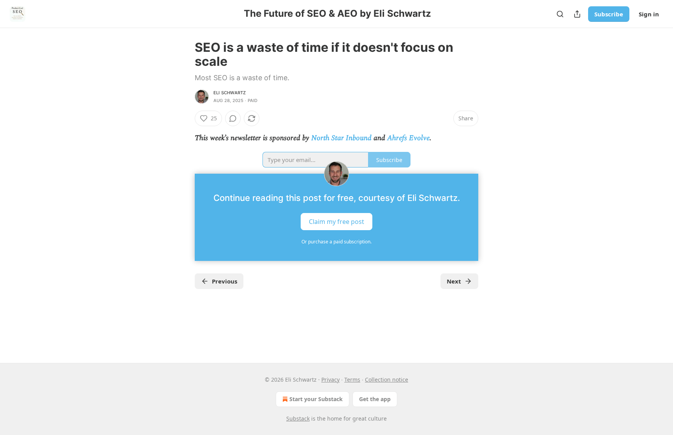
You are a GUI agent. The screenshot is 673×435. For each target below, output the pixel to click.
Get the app (375, 399)
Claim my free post (336, 221)
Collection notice (386, 379)
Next (454, 281)
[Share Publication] (577, 14)
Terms (352, 379)
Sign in (649, 14)
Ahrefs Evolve (408, 138)
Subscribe (608, 14)
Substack (298, 418)
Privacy (330, 379)
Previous (224, 281)
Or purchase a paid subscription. (336, 241)
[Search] (560, 14)
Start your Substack (316, 399)
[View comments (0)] (233, 118)
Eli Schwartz (229, 92)
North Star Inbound (341, 138)
